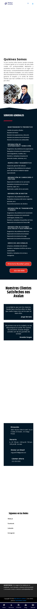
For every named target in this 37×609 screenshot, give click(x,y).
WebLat (10, 519)
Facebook (11, 523)
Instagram (11, 533)
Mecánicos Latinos (20, 598)
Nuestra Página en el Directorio (18, 576)
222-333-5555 (19, 46)
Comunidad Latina (20, 600)
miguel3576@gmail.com (18, 453)
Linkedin (10, 528)
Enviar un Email (18, 450)
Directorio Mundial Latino (18, 264)
